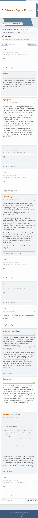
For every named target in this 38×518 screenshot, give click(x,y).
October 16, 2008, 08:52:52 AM (10, 382)
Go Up (3, 500)
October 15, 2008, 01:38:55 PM (10, 151)
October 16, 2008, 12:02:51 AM (10, 334)
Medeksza (7, 331)
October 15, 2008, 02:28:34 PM (10, 175)
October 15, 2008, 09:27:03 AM (10, 103)
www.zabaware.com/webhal (11, 347)
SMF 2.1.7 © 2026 (14, 516)
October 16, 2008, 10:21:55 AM (10, 417)
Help (11, 512)
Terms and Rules (18, 512)
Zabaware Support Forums (18, 10)
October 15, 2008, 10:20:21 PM (10, 311)
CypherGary (7, 197)
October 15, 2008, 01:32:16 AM (10, 77)
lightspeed (7, 100)
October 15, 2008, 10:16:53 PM (10, 287)
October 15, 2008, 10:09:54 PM (10, 262)
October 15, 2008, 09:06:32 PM (10, 199)
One (4, 49)
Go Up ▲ (25, 512)
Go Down (4, 44)
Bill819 (5, 74)
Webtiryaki (21, 514)
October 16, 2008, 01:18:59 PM (10, 480)
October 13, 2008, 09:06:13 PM (10, 52)
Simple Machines (24, 516)
